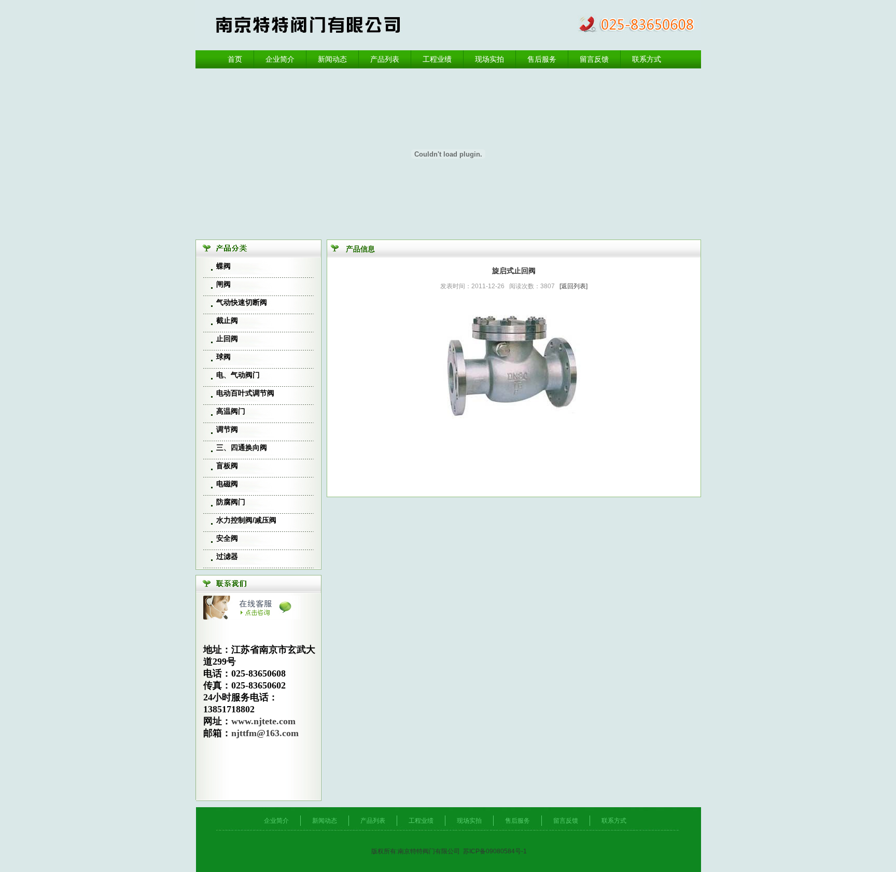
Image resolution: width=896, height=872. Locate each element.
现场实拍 (489, 59)
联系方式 (646, 59)
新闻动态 (332, 59)
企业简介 (280, 59)
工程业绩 (437, 59)
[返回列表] (573, 286)
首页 (235, 59)
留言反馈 (594, 59)
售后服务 (541, 59)
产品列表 (384, 59)
